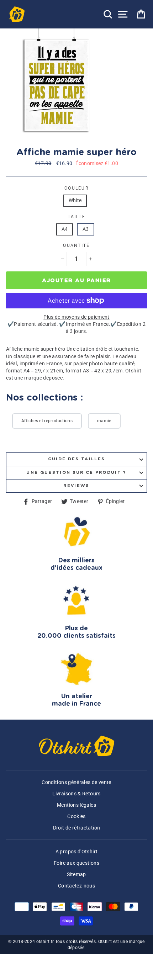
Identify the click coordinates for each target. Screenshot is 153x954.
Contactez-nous (76, 886)
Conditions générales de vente (76, 782)
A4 (65, 229)
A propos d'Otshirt (77, 852)
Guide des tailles (76, 459)
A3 (86, 229)
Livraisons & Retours (76, 794)
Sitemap (76, 874)
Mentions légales (76, 805)
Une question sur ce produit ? (76, 473)
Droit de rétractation (76, 828)
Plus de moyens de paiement (76, 317)
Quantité (76, 245)
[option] (57, 85)
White (75, 200)
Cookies (76, 816)
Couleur (76, 188)
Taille (77, 216)
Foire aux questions (76, 863)
